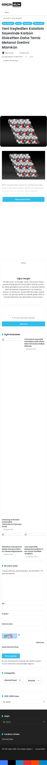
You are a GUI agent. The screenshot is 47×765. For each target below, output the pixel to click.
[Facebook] (23, 300)
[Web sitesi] (20, 300)
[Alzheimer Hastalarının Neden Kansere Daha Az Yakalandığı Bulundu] (12, 539)
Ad (3, 604)
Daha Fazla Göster (22, 199)
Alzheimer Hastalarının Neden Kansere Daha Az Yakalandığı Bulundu (12, 549)
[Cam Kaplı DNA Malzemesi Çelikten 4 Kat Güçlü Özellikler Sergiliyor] (34, 539)
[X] (26, 300)
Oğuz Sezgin (9, 53)
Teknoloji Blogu (7, 739)
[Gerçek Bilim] (11, 5)
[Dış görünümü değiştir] (16, 12)
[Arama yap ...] (11, 12)
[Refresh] (19, 635)
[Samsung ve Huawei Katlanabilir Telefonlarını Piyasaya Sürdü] (12, 427)
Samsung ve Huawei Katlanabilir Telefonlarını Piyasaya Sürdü (12, 523)
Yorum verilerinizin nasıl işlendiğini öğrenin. (18, 664)
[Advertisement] (23, 89)
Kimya (18, 23)
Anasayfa (6, 18)
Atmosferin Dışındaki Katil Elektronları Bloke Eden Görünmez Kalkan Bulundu (34, 342)
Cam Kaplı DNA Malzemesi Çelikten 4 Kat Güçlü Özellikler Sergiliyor (33, 550)
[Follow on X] (14, 53)
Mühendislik (38, 23)
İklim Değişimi (17, 18)
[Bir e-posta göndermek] (16, 53)
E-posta (5, 614)
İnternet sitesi (7, 624)
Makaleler (27, 23)
